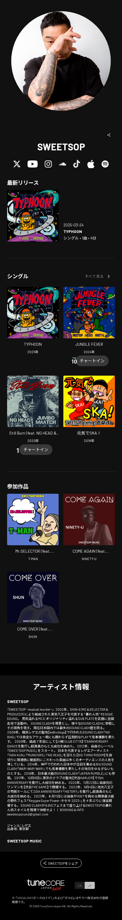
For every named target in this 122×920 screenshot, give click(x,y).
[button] (109, 135)
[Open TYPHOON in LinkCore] (33, 216)
